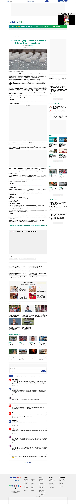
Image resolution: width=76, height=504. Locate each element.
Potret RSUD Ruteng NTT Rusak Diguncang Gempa (63, 189)
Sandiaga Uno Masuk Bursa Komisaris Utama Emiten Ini (32, 344)
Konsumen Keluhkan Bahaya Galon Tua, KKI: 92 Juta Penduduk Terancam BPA (17, 270)
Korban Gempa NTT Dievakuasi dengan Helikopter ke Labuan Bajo (52, 190)
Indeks (62, 26)
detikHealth (11, 37)
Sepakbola (26, 487)
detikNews (26, 479)
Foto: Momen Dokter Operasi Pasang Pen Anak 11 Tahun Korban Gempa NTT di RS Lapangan (53, 177)
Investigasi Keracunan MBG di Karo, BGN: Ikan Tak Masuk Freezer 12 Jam (60, 112)
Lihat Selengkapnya (57, 99)
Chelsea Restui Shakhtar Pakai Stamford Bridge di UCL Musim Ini (12, 345)
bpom (13, 258)
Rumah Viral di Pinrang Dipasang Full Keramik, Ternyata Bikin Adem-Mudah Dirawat (41, 315)
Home (13, 26)
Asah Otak (46, 26)
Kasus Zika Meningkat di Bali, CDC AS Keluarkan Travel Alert (59, 84)
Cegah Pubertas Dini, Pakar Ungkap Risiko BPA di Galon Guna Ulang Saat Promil (38, 270)
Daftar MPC (60, 1)
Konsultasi (30, 26)
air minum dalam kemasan (24, 258)
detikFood (32, 480)
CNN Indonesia (61, 479)
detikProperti (26, 490)
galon (17, 258)
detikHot (25, 484)
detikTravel (33, 479)
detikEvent (41, 483)
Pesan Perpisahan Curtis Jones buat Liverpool (22, 344)
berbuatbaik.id (41, 479)
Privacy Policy (51, 487)
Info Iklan (50, 486)
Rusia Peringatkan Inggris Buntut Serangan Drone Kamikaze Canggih (26, 328)
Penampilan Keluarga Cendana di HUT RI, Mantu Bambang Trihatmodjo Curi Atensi (14, 315)
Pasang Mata (41, 480)
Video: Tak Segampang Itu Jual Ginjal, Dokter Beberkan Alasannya (63, 156)
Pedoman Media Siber (52, 480)
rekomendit (41, 494)
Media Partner (51, 484)
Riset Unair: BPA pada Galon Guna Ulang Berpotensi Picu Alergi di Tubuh (36, 267)
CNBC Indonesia (61, 480)
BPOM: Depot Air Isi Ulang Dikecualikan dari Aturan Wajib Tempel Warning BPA (27, 100)
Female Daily (61, 484)
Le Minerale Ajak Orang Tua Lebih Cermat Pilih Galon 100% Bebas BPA (17, 274)
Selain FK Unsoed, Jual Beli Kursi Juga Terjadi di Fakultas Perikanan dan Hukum (43, 357)
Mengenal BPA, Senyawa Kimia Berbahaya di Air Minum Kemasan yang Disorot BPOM (28, 225)
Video (54, 26)
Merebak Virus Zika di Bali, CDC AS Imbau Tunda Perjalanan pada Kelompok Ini (23, 357)
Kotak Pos (51, 483)
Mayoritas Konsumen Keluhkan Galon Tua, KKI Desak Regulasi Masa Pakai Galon (17, 277)
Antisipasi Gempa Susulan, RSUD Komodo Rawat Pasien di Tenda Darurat (62, 177)
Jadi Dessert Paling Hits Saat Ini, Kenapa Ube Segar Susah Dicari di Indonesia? (58, 95)
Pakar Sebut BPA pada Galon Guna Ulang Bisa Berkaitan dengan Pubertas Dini (17, 267)
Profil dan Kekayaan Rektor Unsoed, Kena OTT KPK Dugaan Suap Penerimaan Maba (28, 315)
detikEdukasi (26, 480)
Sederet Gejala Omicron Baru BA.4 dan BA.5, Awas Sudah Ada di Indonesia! (26, 185)
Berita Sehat (17, 26)
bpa (10, 258)
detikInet (25, 483)
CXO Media (61, 486)
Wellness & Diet (24, 26)
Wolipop (32, 483)
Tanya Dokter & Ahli (26, 28)
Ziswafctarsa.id (41, 490)
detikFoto (32, 487)
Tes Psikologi (33, 28)
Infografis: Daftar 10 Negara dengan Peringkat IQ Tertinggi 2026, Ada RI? (59, 107)
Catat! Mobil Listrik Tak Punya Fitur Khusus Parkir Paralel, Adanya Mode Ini (43, 345)
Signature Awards (42, 484)
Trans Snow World (42, 486)
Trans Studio (41, 487)
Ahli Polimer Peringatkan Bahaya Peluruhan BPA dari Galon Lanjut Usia (37, 274)
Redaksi (50, 479)
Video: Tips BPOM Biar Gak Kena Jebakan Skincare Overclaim (25, 231)
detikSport (26, 486)
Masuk (66, 1)
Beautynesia (61, 483)
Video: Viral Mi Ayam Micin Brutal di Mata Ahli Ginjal (52, 156)
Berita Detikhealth (17, 37)
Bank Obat (39, 28)
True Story (41, 26)
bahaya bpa (33, 258)
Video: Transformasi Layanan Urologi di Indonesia (62, 145)
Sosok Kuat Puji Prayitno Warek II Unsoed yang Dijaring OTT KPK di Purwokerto (14, 328)
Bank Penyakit (45, 28)
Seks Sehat (36, 26)
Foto (50, 26)
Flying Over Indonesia (42, 491)
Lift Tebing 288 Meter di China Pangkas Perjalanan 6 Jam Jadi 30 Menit (13, 357)
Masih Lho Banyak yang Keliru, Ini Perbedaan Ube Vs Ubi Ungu (58, 87)
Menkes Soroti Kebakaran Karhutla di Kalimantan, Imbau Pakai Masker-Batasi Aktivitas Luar (59, 90)
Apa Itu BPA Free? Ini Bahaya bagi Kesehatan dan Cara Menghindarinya (38, 277)
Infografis (58, 26)
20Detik (32, 486)
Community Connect (42, 495)
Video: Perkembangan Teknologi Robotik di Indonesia (53, 145)
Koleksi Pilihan (18, 28)
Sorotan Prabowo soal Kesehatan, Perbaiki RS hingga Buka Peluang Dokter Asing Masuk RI (60, 116)
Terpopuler (12, 28)
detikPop (32, 490)
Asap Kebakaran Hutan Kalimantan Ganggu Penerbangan (33, 357)
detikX (32, 484)
